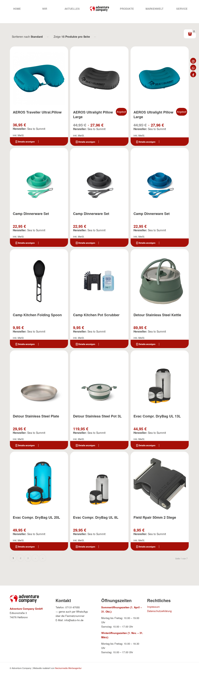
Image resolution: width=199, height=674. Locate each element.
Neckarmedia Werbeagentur (68, 668)
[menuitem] (17, 9)
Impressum (153, 607)
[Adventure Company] (99, 8)
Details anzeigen (26, 141)
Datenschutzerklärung (159, 611)
